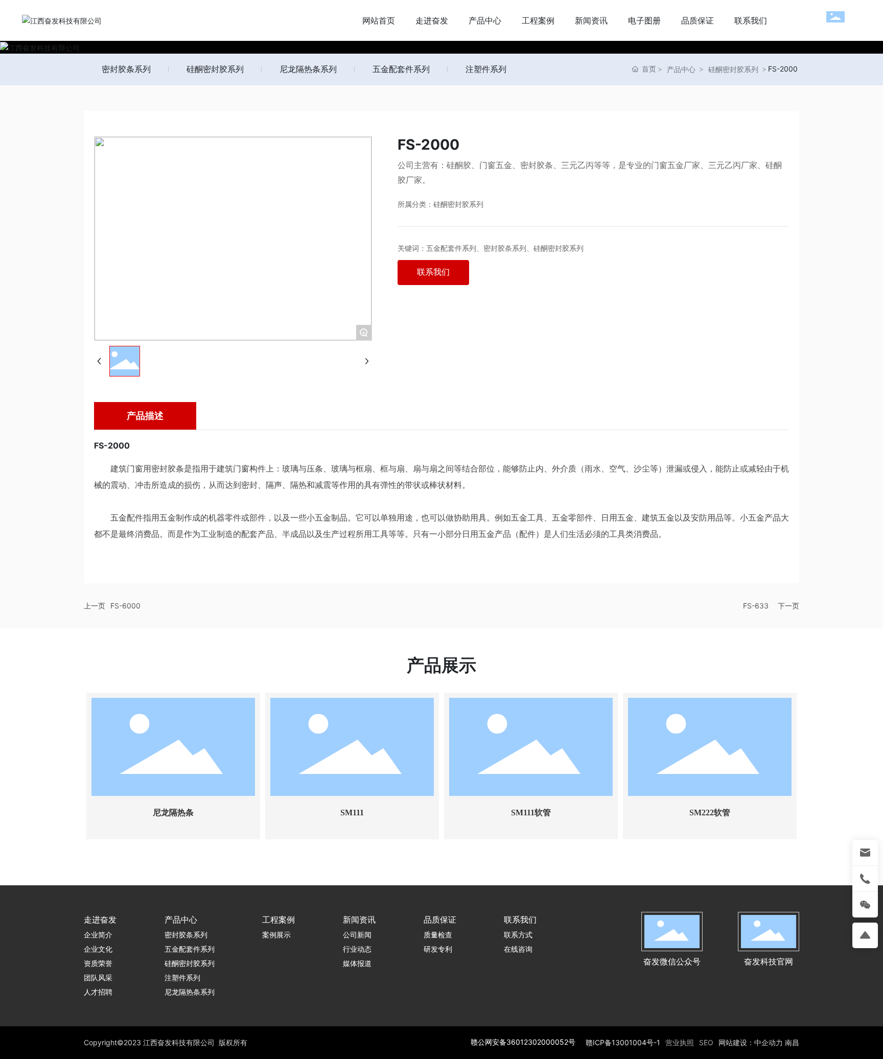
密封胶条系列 (126, 69)
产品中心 (681, 69)
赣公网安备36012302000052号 (523, 1042)
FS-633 (756, 605)
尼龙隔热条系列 (308, 69)
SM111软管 (531, 812)
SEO (706, 1042)
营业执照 (679, 1042)
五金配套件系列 (401, 69)
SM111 (352, 812)
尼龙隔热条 (173, 812)
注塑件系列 (486, 69)
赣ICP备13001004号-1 (623, 1042)
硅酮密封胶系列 (215, 69)
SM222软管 (709, 812)
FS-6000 (125, 605)
